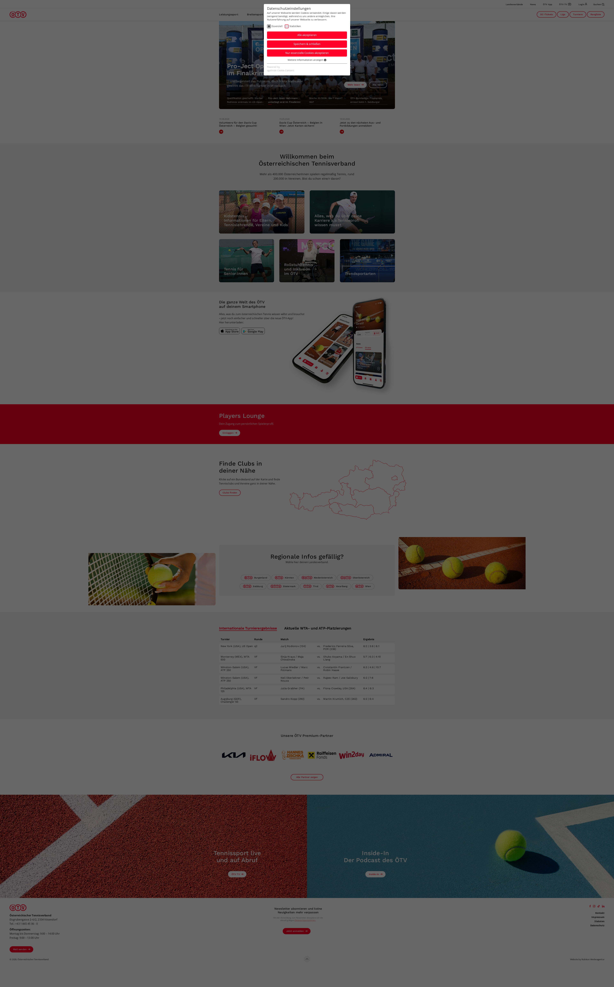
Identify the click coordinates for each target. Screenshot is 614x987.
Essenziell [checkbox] (277, 26)
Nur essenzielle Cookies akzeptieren (307, 53)
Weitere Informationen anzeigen (306, 59)
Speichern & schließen (307, 44)
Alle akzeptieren (307, 35)
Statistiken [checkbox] (295, 26)
